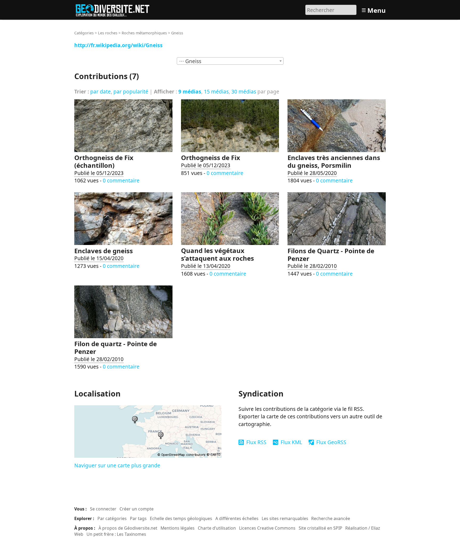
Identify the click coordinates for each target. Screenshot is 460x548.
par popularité (130, 91)
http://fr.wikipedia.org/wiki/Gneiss (118, 45)
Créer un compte (137, 509)
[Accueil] (114, 9)
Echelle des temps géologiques (181, 518)
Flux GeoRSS (331, 442)
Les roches (107, 32)
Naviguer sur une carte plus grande (117, 465)
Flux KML (291, 442)
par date (100, 91)
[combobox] (230, 61)
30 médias (243, 91)
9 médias (189, 91)
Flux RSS (256, 442)
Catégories (84, 32)
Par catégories (112, 518)
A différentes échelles (236, 518)
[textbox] (230, 61)
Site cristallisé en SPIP (320, 528)
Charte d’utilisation (217, 528)
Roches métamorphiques (144, 32)
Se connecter (103, 509)
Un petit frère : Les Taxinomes (116, 534)
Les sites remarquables (285, 518)
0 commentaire (121, 180)
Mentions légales (178, 528)
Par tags (138, 518)
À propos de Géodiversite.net (127, 528)
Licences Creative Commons (267, 528)
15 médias (216, 91)
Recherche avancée (330, 518)
